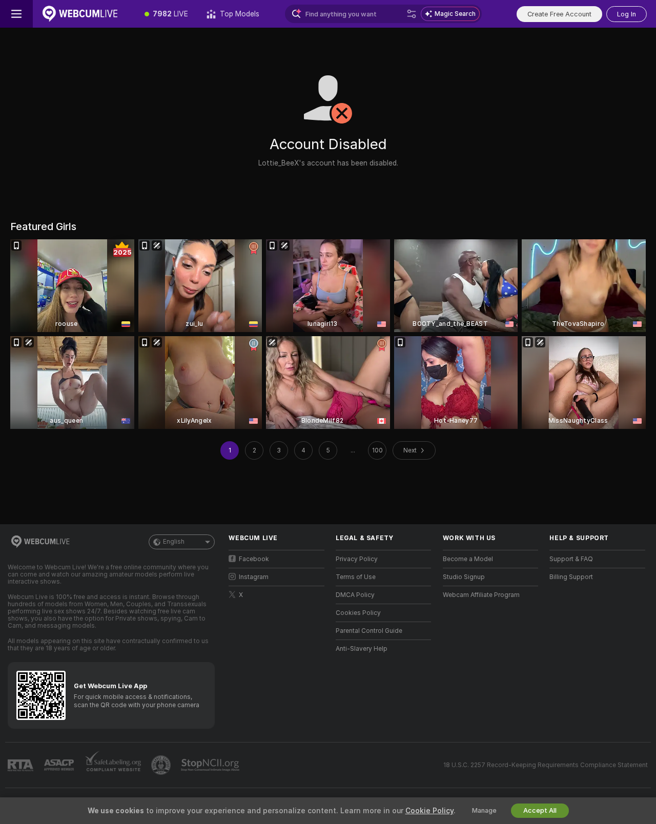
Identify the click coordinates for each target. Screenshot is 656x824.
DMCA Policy (355, 595)
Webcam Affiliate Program (481, 595)
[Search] (411, 14)
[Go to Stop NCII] (211, 765)
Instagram (254, 577)
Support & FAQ (571, 559)
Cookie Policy (429, 811)
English (173, 541)
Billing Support (571, 577)
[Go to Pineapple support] (162, 765)
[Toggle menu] (16, 14)
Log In (626, 14)
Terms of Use (356, 577)
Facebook (254, 559)
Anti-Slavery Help (361, 648)
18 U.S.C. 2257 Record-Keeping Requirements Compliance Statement (545, 765)
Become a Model (468, 559)
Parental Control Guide (369, 630)
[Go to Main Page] (84, 14)
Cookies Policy (358, 612)
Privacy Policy (357, 559)
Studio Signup (464, 577)
